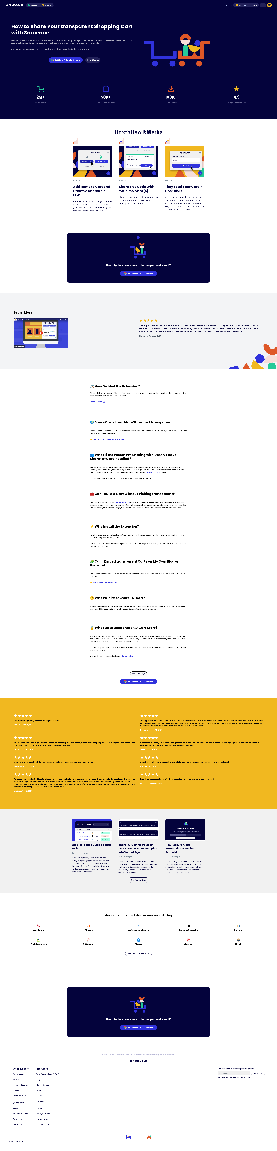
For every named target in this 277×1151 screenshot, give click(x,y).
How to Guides (42, 1085)
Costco (188, 944)
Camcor (238, 929)
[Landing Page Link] (14, 5)
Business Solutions (20, 1113)
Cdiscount (88, 944)
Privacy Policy (127, 656)
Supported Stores (20, 1085)
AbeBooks (38, 929)
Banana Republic (188, 929)
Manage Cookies (43, 1113)
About (15, 1108)
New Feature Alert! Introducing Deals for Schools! (179, 848)
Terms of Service (43, 1124)
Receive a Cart (152, 472)
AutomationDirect (138, 929)
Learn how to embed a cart (105, 582)
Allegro (89, 929)
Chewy (138, 944)
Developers (17, 1119)
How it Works (93, 60)
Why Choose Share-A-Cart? (47, 1074)
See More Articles (138, 880)
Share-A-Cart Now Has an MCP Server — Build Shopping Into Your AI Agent (137, 848)
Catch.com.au (39, 944)
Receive (34, 5)
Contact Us (17, 1124)
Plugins (16, 1090)
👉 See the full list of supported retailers (108, 439)
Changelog (40, 1101)
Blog (38, 1079)
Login (254, 5)
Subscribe (258, 1073)
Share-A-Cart (96, 401)
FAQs (38, 1090)
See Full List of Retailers (138, 953)
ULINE (238, 944)
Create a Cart (121, 502)
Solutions (225, 5)
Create (48, 5)
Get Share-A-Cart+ (20, 1095)
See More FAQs (138, 674)
